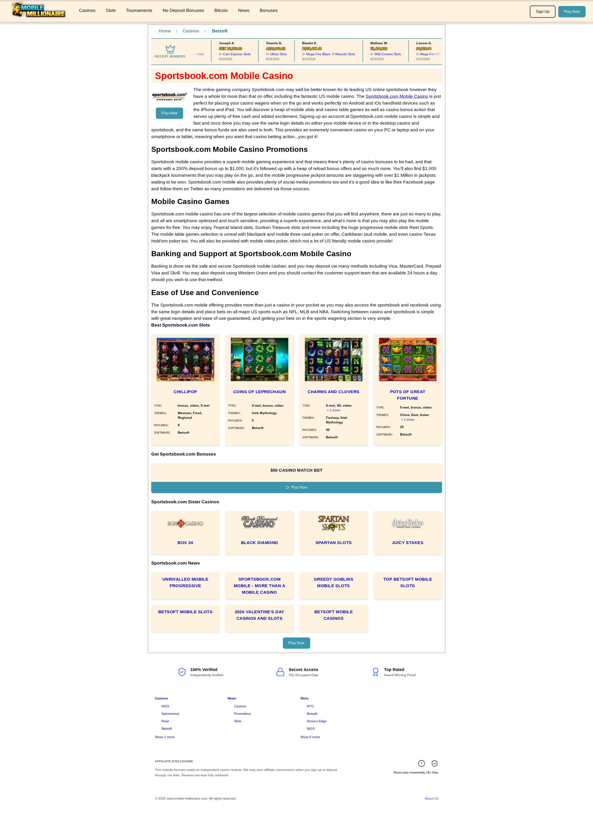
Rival (165, 721)
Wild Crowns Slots (378, 54)
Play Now (572, 12)
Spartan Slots (333, 542)
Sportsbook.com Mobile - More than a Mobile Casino (259, 586)
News (244, 10)
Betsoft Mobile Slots (185, 612)
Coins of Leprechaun (259, 391)
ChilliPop (185, 391)
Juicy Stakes (407, 542)
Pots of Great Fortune (407, 395)
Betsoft (166, 728)
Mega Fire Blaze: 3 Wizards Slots (321, 54)
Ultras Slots (269, 54)
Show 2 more (165, 737)
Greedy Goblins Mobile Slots (333, 582)
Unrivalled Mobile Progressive (185, 582)
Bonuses (269, 10)
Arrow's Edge (316, 721)
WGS (165, 706)
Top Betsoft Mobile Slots (407, 582)
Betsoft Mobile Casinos (333, 615)
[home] (38, 18)
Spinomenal (170, 713)
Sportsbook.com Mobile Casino (397, 96)
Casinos (87, 10)
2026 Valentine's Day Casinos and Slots (259, 615)
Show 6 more (310, 737)
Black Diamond (259, 542)
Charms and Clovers (333, 391)
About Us (431, 798)
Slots (111, 10)
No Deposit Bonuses (183, 10)
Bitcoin (221, 10)
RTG (310, 706)
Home (165, 30)
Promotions (242, 713)
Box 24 (185, 542)
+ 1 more (333, 410)
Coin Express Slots (228, 54)
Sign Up (542, 12)
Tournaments (139, 10)
